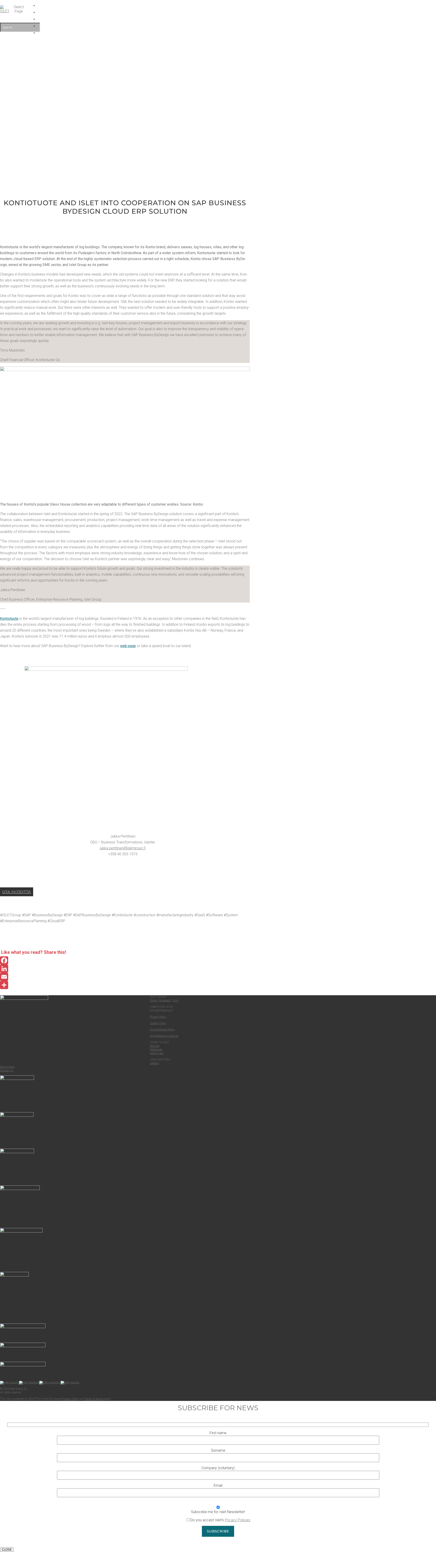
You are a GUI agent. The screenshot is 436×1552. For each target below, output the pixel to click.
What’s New (157, 1053)
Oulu (175, 1000)
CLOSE (7, 1549)
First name (218, 1433)
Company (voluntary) (218, 1468)
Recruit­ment (7, 1066)
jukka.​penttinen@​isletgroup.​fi (123, 848)
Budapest (165, 1000)
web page (128, 646)
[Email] (125, 977)
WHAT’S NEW (189, 5)
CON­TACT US (189, 26)
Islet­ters (154, 1063)
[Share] (125, 985)
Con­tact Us (6, 1070)
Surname (218, 1450)
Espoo (153, 1000)
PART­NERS (189, 19)
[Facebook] (125, 960)
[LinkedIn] (125, 969)
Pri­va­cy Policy (158, 1016)
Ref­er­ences (156, 1049)
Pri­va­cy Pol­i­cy (70, 1398)
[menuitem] (189, 33)
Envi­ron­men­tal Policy (162, 1029)
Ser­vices (154, 1046)
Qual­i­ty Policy (158, 1023)
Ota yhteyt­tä (16, 892)
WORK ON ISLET (189, 12)
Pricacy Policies (237, 1520)
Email (218, 1485)
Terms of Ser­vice (94, 1398)
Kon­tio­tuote (9, 618)
